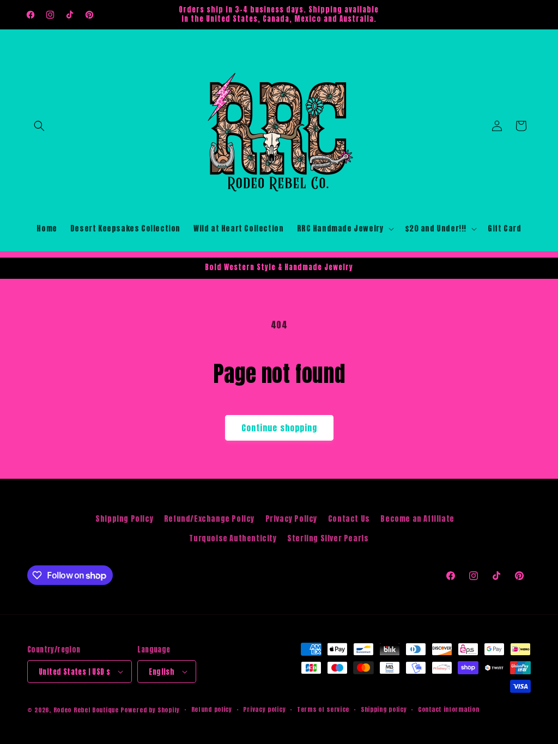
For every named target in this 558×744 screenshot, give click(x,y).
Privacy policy (264, 709)
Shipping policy (384, 709)
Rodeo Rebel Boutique (86, 710)
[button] (39, 126)
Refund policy (211, 709)
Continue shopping (279, 428)
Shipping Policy (124, 519)
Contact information (448, 709)
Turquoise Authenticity (232, 538)
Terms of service (323, 709)
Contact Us (349, 519)
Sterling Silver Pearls (327, 538)
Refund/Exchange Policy (209, 519)
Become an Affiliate (417, 519)
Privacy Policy (291, 519)
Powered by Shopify (150, 710)
